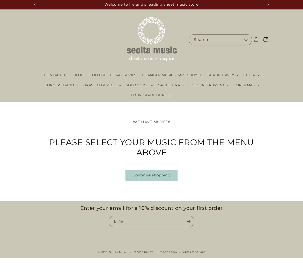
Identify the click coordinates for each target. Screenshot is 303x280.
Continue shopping (151, 175)
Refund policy (143, 252)
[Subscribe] (188, 221)
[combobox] (220, 40)
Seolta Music (118, 252)
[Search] (246, 40)
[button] (223, 75)
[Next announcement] (268, 4)
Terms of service (193, 252)
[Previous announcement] (35, 4)
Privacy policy (167, 252)
